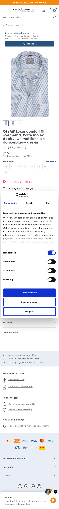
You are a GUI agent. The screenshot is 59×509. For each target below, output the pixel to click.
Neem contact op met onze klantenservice (29, 426)
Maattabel (51, 161)
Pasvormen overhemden (20, 386)
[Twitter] (26, 486)
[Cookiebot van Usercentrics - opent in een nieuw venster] (15, 195)
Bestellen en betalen (14, 458)
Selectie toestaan (29, 302)
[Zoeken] (54, 17)
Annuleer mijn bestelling (20, 409)
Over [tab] (48, 203)
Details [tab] (29, 203)
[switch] (52, 261)
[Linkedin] (33, 486)
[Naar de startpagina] (24, 10)
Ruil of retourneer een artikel (22, 404)
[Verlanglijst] (48, 10)
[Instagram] (39, 486)
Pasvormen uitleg (16, 379)
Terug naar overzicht (14, 25)
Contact (7, 475)
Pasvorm (7, 322)
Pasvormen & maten (14, 373)
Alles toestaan (29, 292)
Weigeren (29, 311)
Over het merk (10, 332)
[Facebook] (20, 486)
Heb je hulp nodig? (13, 419)
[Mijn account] (42, 10)
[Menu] (4, 10)
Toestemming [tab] (10, 203)
